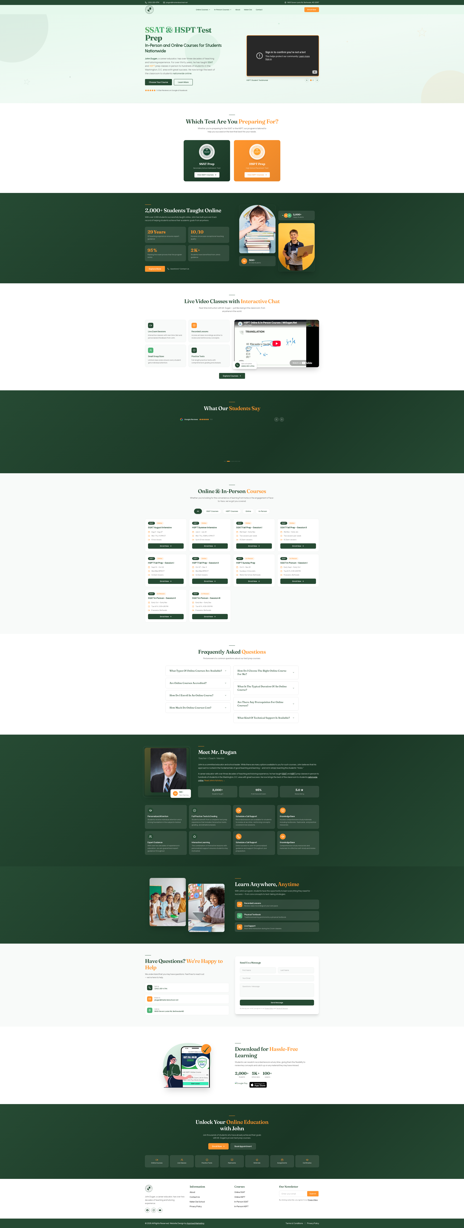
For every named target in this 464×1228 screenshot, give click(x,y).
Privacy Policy (269, 1008)
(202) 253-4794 (247, 366)
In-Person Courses (221, 9)
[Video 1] (311, 80)
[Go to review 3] (227, 461)
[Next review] (282, 419)
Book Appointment (243, 1146)
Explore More (155, 269)
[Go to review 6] (231, 461)
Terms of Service (282, 1008)
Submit (313, 1194)
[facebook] (147, 1210)
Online (248, 511)
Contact (259, 9)
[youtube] (160, 1210)
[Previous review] (276, 419)
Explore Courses (230, 376)
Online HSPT (239, 1197)
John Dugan (151, 58)
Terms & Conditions (294, 1223)
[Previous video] (307, 80)
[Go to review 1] (224, 461)
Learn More (183, 82)
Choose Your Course (158, 82)
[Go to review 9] (238, 461)
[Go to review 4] (228, 461)
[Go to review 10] (239, 461)
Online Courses (202, 9)
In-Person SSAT (241, 1201)
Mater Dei (248, 9)
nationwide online (182, 73)
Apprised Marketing (195, 1223)
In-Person (263, 511)
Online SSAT (239, 1192)
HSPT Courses (232, 511)
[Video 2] (313, 80)
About (237, 9)
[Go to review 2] (225, 461)
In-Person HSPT (241, 1206)
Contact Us (195, 1197)
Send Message (277, 1002)
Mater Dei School (197, 1201)
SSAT (210, 62)
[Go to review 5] (230, 461)
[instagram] (153, 1210)
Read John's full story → (214, 780)
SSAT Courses (212, 511)
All (198, 511)
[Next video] (317, 80)
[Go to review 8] (235, 461)
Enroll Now (311, 9)
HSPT (152, 65)
